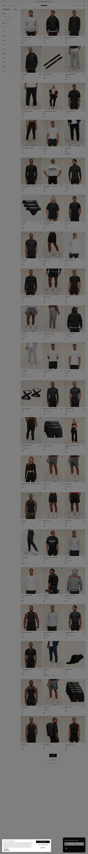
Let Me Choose (42, 847)
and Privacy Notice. (7, 850)
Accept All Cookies (43, 841)
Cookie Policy (6, 849)
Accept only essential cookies (43, 844)
